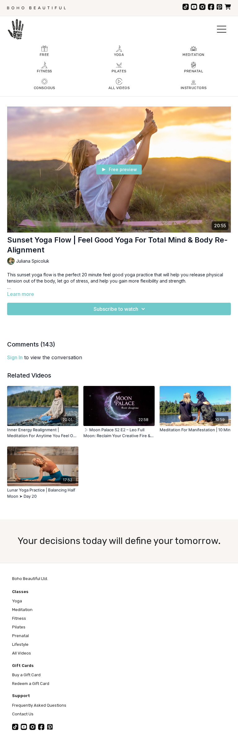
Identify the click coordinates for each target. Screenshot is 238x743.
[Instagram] (202, 7)
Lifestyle (20, 644)
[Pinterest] (219, 7)
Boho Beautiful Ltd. (30, 578)
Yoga (17, 601)
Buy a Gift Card (26, 675)
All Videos (21, 653)
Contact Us (22, 714)
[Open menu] (221, 29)
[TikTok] (186, 7)
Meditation (22, 609)
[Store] (228, 7)
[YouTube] (194, 7)
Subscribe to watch (116, 309)
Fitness (19, 618)
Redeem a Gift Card (30, 683)
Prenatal (20, 635)
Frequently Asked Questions (39, 705)
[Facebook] (211, 7)
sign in (15, 357)
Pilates (18, 627)
